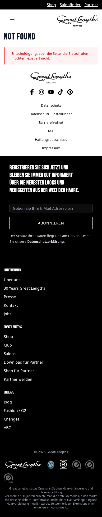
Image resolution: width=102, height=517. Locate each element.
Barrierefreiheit (51, 122)
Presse (10, 296)
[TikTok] (60, 92)
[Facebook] (32, 92)
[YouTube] (51, 92)
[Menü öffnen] (12, 21)
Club (8, 345)
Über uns (12, 279)
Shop (51, 4)
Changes (11, 419)
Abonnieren (51, 223)
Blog (8, 402)
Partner (91, 4)
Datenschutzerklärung (45, 241)
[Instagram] (41, 92)
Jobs (7, 313)
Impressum (51, 148)
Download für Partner (23, 362)
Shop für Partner (19, 370)
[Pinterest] (70, 92)
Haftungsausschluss (51, 139)
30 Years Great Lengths (24, 288)
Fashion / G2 (15, 410)
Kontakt (11, 305)
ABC (7, 427)
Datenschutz (51, 105)
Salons (10, 353)
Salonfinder (70, 4)
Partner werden (18, 379)
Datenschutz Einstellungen (51, 114)
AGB (51, 131)
